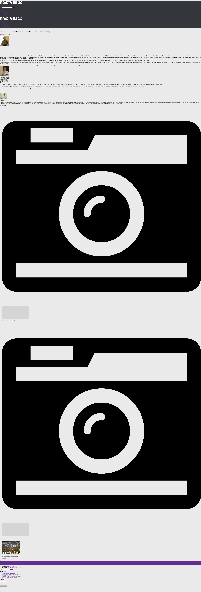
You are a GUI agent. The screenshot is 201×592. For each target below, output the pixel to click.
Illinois (3, 29)
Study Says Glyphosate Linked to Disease (9, 320)
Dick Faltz (39, 90)
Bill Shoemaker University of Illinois (17, 90)
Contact (3, 15)
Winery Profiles (5, 12)
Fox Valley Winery (49, 90)
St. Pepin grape (117, 90)
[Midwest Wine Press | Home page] (11, 3)
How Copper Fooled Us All (6, 575)
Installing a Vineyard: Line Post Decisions (9, 577)
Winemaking (4, 13)
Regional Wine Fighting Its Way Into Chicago (10, 556)
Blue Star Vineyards (27, 90)
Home (3, 9)
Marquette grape (92, 90)
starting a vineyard (123, 90)
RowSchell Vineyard (111, 90)
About (3, 10)
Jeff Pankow (79, 90)
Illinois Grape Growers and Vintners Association (61, 90)
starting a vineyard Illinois (131, 90)
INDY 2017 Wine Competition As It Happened (10, 574)
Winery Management (6, 14)
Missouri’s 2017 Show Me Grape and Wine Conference (11, 576)
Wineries (3, 11)
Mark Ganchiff (3, 34)
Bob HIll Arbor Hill (34, 90)
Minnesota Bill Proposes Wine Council (8, 573)
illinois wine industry (73, 90)
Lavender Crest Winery (85, 90)
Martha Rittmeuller (104, 90)
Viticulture (10, 29)
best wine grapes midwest (6, 90)
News (6, 29)
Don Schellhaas (43, 90)
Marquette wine (98, 90)
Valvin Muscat (138, 90)
